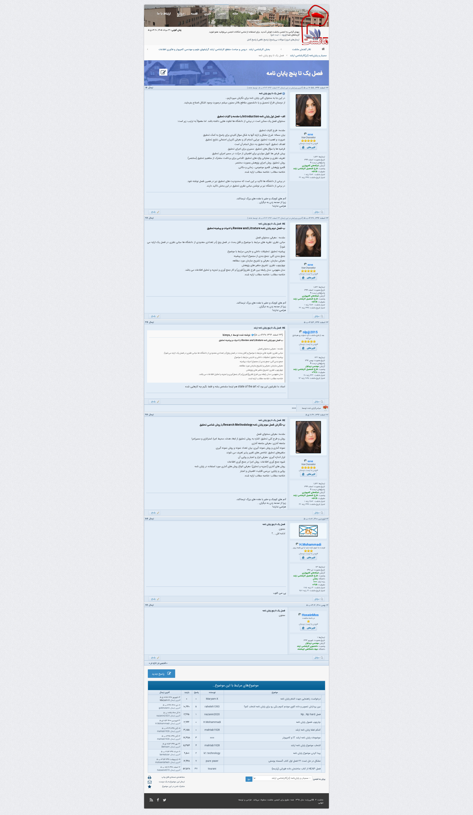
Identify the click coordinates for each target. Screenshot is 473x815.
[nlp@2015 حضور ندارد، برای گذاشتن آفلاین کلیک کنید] (300, 333)
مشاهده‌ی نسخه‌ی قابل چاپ (173, 777)
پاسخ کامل (251, 40)
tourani (212, 769)
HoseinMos (310, 615)
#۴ (146, 414)
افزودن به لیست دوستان (308, 143)
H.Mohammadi (310, 544)
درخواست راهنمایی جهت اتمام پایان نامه (300, 699)
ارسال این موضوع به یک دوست (172, 782)
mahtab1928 (212, 730)
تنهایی (320, 803)
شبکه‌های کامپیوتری (310, 165)
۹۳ (300, 378)
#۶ (146, 605)
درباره (180, 13)
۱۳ (312, 587)
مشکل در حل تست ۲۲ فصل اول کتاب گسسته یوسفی (294, 761)
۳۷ (196, 769)
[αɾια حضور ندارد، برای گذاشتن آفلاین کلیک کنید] (305, 135)
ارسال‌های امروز (292, 40)
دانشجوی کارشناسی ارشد (307, 646)
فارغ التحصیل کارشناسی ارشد (305, 168)
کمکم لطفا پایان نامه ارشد (308, 730)
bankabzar (165, 754)
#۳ (146, 322)
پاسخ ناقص (263, 40)
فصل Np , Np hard (311, 714)
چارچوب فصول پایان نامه (308, 722)
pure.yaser (212, 761)
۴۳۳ (311, 375)
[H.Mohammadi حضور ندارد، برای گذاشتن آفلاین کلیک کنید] (297, 545)
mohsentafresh (162, 762)
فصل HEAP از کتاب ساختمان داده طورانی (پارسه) (296, 769)
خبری (207, 13)
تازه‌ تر (153, 663)
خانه (235, 13)
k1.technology (212, 753)
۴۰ (305, 375)
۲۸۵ (305, 587)
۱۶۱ (308, 590)
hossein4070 (163, 770)
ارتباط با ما (164, 13)
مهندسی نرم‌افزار (312, 366)
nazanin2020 (212, 714)
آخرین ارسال (175, 700)
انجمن (222, 13)
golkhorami (164, 708)
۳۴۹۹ (307, 177)
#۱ (146, 87)
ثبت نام (275, 35)
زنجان (315, 579)
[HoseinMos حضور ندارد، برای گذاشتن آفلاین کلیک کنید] (299, 615)
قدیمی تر (162, 663)
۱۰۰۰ (315, 582)
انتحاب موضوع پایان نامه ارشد (306, 745)
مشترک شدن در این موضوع (173, 786)
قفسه (194, 13)
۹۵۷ (300, 590)
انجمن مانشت (273, 800)
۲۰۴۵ (307, 378)
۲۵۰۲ (311, 174)
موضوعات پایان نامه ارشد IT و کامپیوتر (302, 738)
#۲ (146, 218)
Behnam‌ (165, 747)
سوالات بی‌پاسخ (277, 40)
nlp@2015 (310, 332)
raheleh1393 (212, 707)
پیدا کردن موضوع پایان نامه (307, 753)
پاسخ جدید (159, 674)
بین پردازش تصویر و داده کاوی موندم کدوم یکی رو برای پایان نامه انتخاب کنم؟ (282, 707)
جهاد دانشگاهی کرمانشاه (307, 649)
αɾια (250, 88)
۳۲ (300, 177)
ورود (284, 35)
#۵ (146, 519)
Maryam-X (212, 699)
